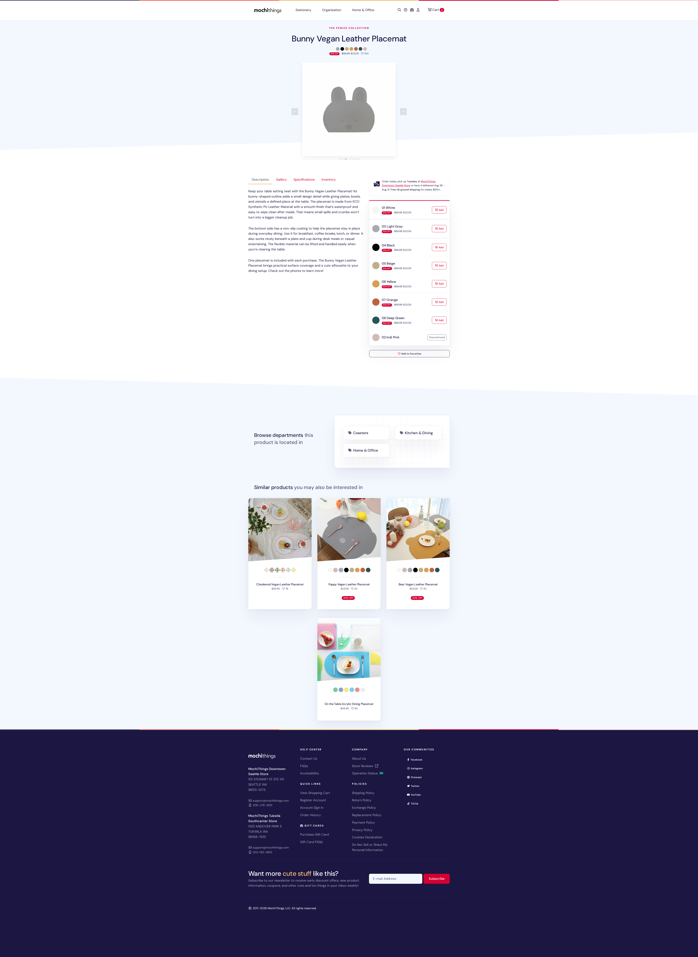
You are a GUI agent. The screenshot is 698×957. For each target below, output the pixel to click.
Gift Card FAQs (311, 842)
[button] (349, 109)
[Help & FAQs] (405, 10)
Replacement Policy (366, 815)
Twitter (416, 786)
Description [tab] (260, 179)
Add (442, 210)
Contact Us (308, 758)
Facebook (417, 759)
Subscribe (439, 878)
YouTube (417, 794)
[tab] (339, 158)
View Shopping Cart (315, 793)
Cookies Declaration (367, 837)
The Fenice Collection (349, 28)
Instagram (418, 768)
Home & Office (363, 10)
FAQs (304, 766)
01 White (388, 208)
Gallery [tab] (281, 179)
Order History (310, 815)
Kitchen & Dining (419, 433)
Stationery (303, 10)
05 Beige (388, 263)
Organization (331, 10)
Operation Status (365, 773)
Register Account (313, 800)
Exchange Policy (364, 807)
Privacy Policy (362, 830)
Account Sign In (311, 807)
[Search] (399, 10)
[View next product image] (403, 111)
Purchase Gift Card (314, 834)
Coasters (360, 433)
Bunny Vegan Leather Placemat (349, 38)
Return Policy (361, 800)
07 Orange (390, 300)
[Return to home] (267, 10)
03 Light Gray (392, 226)
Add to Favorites (410, 353)
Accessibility (309, 773)
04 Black (388, 245)
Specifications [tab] (304, 179)
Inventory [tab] (329, 179)
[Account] (418, 10)
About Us (359, 758)
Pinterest (417, 777)
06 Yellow (389, 282)
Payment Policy (363, 822)
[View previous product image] (295, 111)
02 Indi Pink (390, 337)
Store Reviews (363, 766)
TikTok (415, 803)
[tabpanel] (305, 231)
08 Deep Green (393, 318)
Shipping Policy (363, 793)
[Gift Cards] (412, 10)
